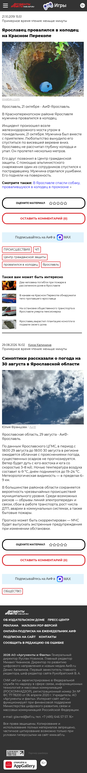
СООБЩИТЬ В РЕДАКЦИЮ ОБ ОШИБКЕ (33, 643)
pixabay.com (11, 99)
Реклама (10, 625)
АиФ (32, 427)
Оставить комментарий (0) (43, 218)
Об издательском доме (24, 620)
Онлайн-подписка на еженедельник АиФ (39, 631)
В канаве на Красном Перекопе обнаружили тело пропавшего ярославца (47, 297)
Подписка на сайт (19, 637)
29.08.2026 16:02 (13, 345)
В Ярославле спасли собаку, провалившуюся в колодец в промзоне (41, 185)
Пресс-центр (58, 620)
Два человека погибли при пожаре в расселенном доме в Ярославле (42, 284)
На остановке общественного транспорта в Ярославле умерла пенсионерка (47, 310)
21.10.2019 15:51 (12, 16)
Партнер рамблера (38, 753)
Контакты (47, 637)
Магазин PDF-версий (39, 625)
